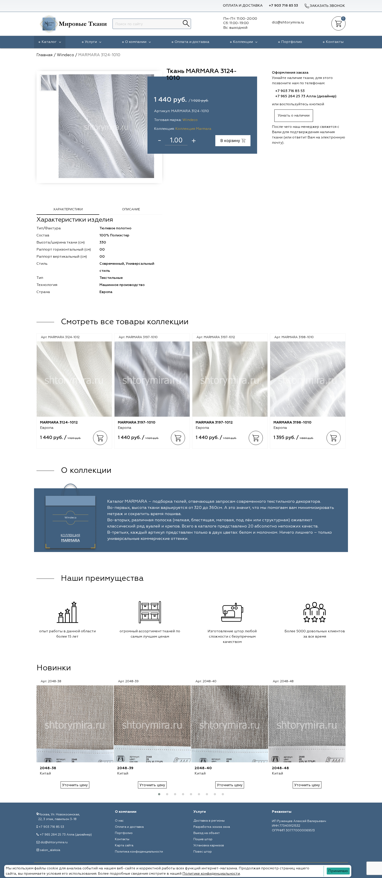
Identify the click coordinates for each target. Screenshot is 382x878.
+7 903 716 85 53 (283, 6)
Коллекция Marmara (193, 129)
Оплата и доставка (243, 6)
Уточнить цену (75, 785)
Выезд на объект (206, 833)
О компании (135, 42)
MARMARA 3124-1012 (59, 422)
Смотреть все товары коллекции (125, 322)
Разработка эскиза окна (211, 826)
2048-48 (280, 768)
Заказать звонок (327, 6)
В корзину (230, 140)
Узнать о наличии (293, 115)
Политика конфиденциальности (139, 851)
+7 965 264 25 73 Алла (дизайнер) (305, 96)
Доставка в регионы (209, 820)
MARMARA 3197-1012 (214, 422)
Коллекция (70, 538)
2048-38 (48, 768)
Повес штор (202, 851)
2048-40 (203, 768)
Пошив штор (202, 839)
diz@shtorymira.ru (54, 842)
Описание (131, 209)
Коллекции (243, 42)
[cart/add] (100, 438)
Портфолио (291, 42)
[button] (159, 794)
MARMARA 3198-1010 (292, 422)
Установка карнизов (208, 845)
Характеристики (68, 209)
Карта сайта (124, 845)
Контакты (335, 42)
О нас (119, 820)
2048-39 (125, 768)
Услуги (91, 42)
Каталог (49, 42)
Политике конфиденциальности (211, 874)
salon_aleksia (50, 850)
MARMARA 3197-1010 (136, 422)
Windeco (190, 120)
